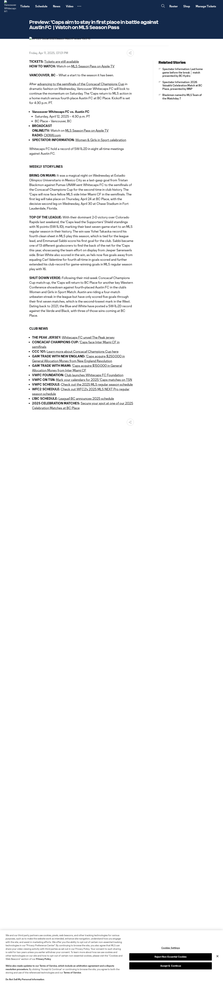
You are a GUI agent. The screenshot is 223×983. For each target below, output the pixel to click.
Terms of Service (48, 965)
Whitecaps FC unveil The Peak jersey (88, 337)
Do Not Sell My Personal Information (25, 979)
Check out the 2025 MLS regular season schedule (97, 384)
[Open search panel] (163, 6)
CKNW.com (52, 135)
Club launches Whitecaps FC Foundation (94, 375)
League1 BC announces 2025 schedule (86, 398)
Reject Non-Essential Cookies (171, 956)
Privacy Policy (43, 959)
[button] (79, 6)
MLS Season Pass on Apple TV (92, 66)
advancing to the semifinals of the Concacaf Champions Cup (80, 84)
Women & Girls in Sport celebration (100, 140)
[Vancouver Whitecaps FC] (10, 6)
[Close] (217, 956)
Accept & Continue (170, 965)
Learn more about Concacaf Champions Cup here (82, 351)
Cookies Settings (170, 947)
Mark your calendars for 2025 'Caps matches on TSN (94, 380)
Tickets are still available (61, 61)
